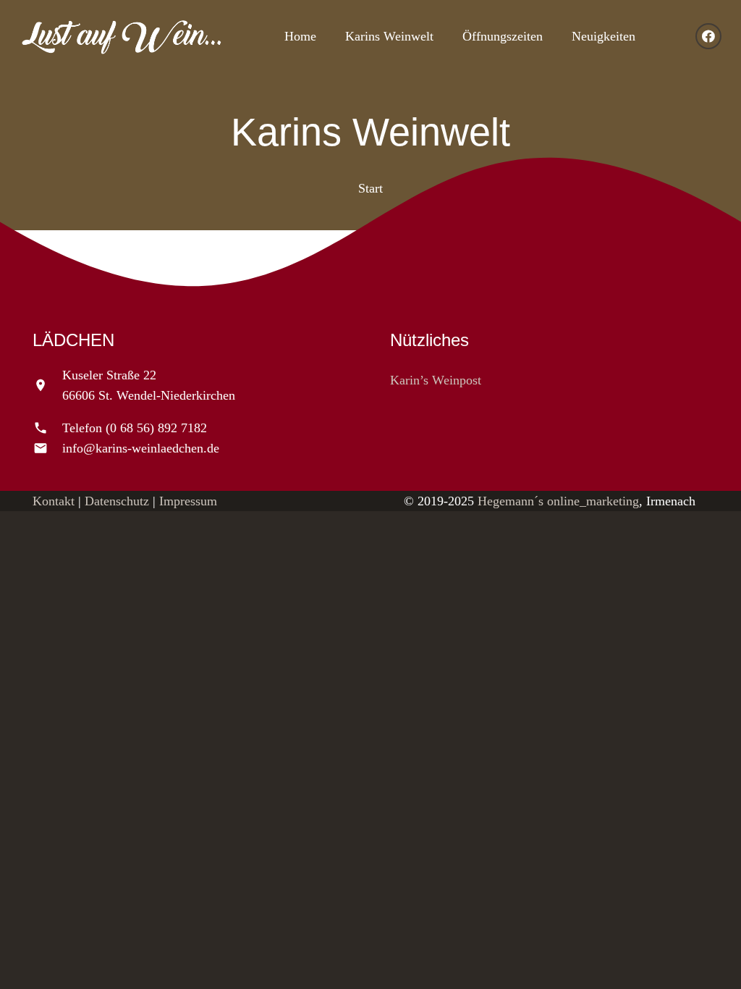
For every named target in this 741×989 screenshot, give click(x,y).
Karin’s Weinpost (435, 380)
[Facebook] (708, 36)
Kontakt (54, 501)
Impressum (188, 501)
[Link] (122, 36)
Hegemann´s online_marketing (558, 501)
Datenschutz (117, 501)
